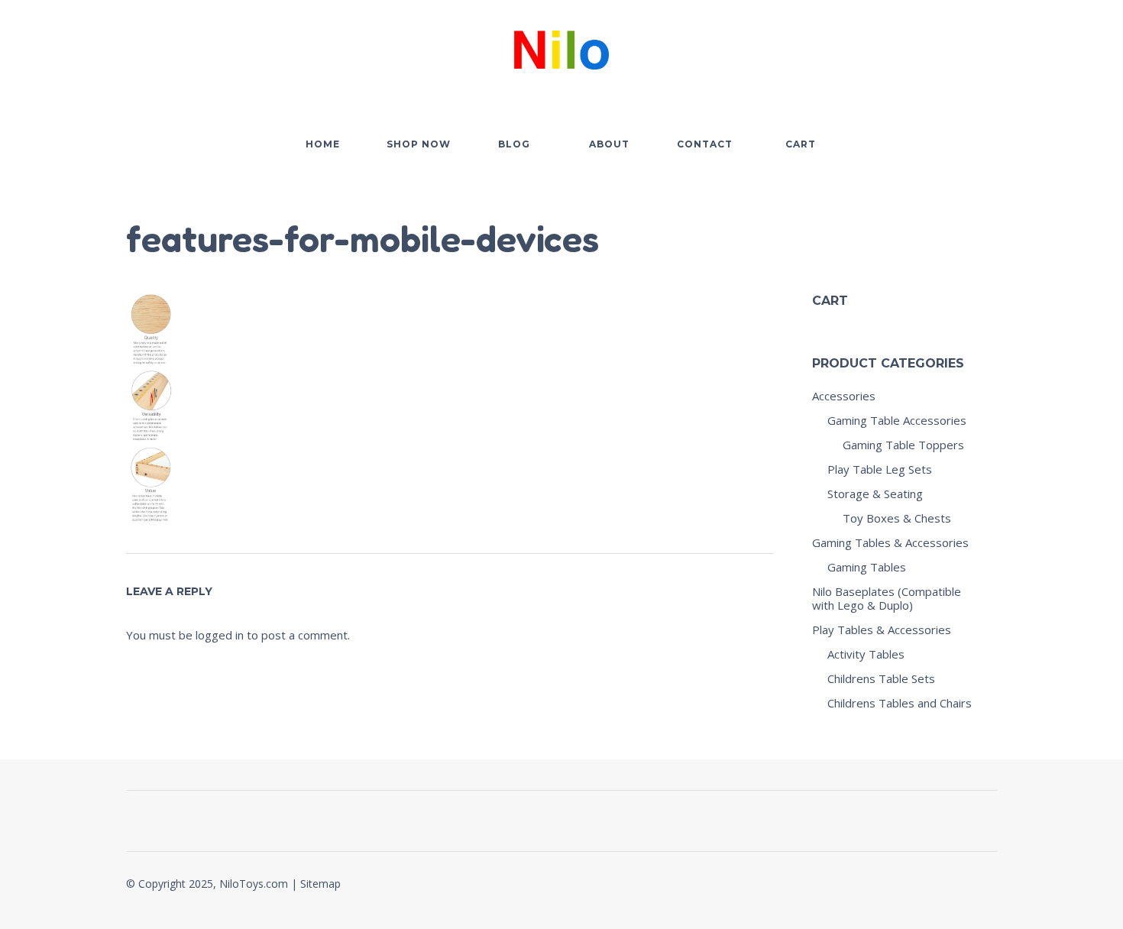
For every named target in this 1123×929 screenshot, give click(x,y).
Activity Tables (866, 654)
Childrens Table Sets (881, 678)
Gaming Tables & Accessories (890, 542)
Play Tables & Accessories (881, 629)
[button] (900, 46)
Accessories (843, 396)
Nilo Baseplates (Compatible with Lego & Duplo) (886, 598)
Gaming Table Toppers (903, 445)
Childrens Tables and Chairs (899, 703)
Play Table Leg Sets (879, 469)
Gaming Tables (866, 567)
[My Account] (943, 46)
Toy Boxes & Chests (897, 518)
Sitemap (320, 883)
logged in (220, 635)
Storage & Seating (875, 493)
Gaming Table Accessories (896, 420)
